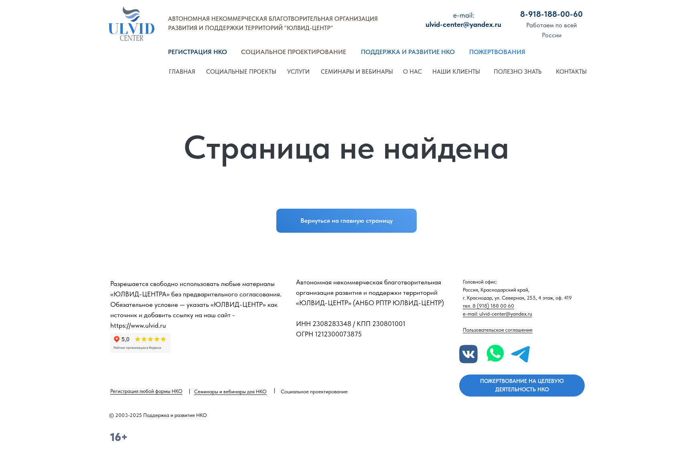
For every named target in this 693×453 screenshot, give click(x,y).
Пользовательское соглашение (498, 330)
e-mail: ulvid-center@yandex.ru (497, 314)
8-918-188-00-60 (551, 14)
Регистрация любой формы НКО (146, 391)
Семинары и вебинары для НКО (230, 392)
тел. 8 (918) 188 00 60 (488, 306)
